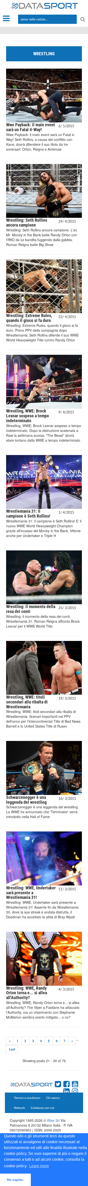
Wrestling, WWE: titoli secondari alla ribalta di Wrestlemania (27, 701)
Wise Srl (53, 1120)
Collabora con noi (42, 1108)
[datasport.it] (44, 5)
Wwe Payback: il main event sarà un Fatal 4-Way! (30, 127)
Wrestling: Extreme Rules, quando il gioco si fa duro (29, 318)
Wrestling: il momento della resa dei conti (30, 609)
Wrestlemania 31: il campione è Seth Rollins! (28, 514)
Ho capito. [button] (15, 1180)
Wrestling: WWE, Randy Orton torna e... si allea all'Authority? (26, 992)
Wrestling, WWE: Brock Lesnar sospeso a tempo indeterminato (27, 415)
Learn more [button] (39, 1166)
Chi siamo (53, 1098)
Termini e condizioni (27, 1098)
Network (19, 1108)
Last (12, 1049)
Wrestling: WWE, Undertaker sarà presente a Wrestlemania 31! (31, 892)
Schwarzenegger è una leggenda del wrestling (26, 800)
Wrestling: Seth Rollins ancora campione (26, 223)
